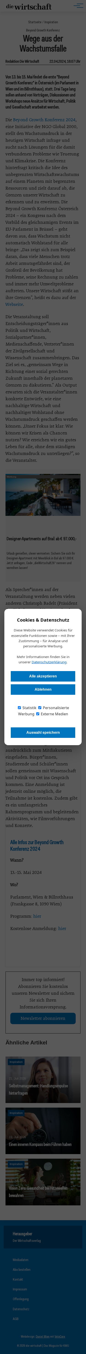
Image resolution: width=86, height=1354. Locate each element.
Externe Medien (54, 713)
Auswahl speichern (43, 732)
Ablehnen (43, 689)
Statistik (29, 707)
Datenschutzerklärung (49, 662)
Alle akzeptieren (43, 676)
